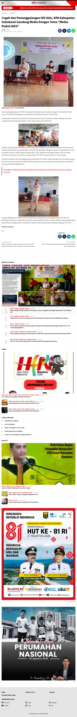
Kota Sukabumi (10, 424)
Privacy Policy (30, 692)
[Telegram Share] (69, 31)
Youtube (6, 705)
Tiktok (29, 705)
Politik (12, 486)
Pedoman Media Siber (8, 695)
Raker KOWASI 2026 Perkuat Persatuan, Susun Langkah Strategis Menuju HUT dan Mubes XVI (41, 311)
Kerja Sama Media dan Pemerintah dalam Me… (24, 411)
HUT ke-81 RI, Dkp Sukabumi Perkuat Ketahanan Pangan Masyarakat (33, 341)
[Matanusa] (38, 3)
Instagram (54, 702)
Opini (22, 409)
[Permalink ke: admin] (4, 31)
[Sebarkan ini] (60, 31)
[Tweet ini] (64, 31)
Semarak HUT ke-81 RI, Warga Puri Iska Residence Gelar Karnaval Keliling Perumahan (39, 318)
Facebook (6, 702)
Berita (12, 308)
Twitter (29, 702)
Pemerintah (22, 331)
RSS (52, 705)
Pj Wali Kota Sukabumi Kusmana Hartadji (18, 435)
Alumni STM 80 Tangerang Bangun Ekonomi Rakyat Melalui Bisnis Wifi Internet (58, 244)
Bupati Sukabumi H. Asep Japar (14, 428)
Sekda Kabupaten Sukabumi (13, 431)
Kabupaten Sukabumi (11, 421)
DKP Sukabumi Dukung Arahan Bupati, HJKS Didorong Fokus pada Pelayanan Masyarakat (40, 333)
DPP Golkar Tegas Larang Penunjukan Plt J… (24, 494)
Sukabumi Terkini (24, 308)
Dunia (19, 395)
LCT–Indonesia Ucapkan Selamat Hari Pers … (17, 397)
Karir (3, 692)
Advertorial (5, 395)
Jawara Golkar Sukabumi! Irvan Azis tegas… (16, 488)
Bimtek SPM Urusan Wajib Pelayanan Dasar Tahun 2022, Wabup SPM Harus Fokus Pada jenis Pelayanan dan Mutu (18, 244)
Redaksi (52, 692)
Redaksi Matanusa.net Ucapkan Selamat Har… (24, 403)
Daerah (17, 308)
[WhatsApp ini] (73, 31)
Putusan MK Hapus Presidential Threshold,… (24, 502)
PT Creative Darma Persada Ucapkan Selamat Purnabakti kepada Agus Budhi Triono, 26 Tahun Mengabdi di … (40, 327)
